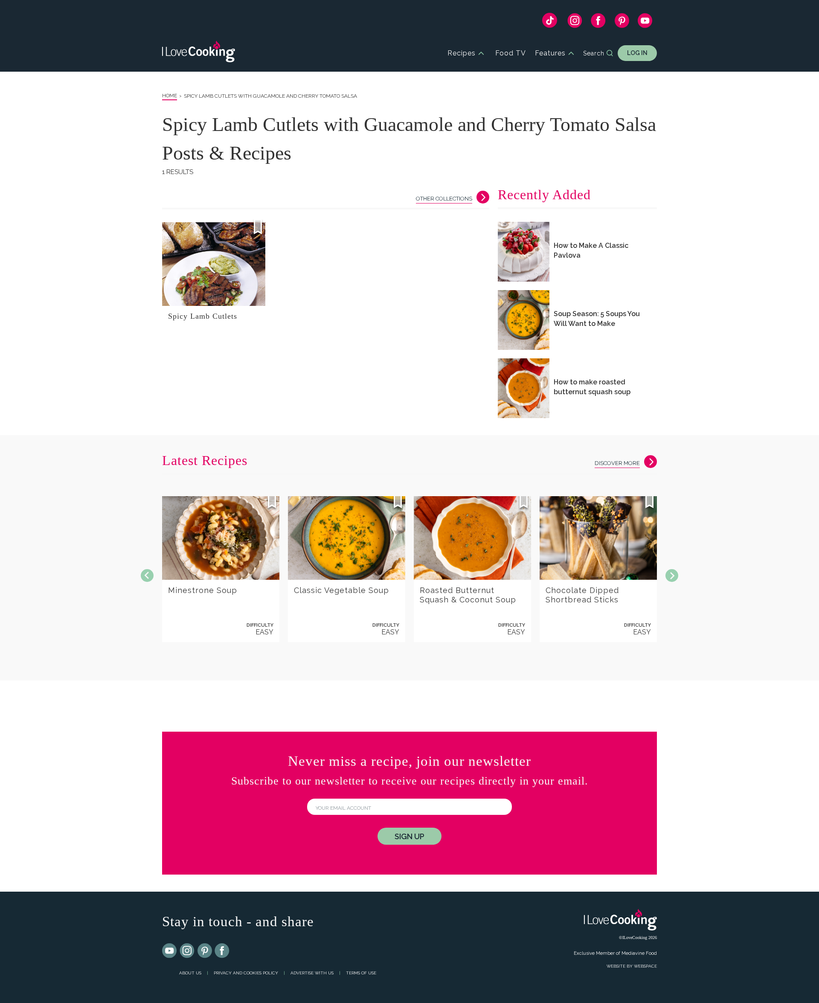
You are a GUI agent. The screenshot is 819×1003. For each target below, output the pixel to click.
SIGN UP (409, 836)
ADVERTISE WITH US (312, 973)
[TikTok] (549, 22)
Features (550, 53)
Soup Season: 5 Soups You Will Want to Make (597, 319)
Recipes (461, 53)
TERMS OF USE (361, 973)
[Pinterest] (621, 22)
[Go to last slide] (147, 575)
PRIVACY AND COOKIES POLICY (246, 973)
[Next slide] (671, 575)
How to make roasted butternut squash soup (592, 387)
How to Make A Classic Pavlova (591, 250)
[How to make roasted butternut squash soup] (523, 388)
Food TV (510, 53)
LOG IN (637, 52)
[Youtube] (169, 951)
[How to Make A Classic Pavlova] (523, 252)
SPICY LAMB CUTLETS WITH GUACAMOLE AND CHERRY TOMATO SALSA (270, 96)
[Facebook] (598, 22)
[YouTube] (645, 22)
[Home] (198, 53)
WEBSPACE (645, 966)
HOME (169, 96)
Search (593, 53)
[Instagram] (575, 22)
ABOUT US (190, 973)
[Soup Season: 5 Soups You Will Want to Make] (523, 320)
